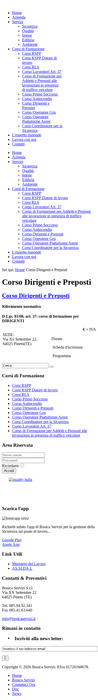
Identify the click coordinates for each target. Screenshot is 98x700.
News (16, 693)
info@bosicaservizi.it (18, 618)
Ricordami (10, 466)
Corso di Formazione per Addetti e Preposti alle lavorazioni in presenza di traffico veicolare (49, 433)
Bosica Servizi (23, 680)
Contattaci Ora (23, 684)
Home (20, 270)
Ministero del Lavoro (28, 564)
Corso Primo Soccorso (30, 399)
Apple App (11, 544)
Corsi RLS (20, 394)
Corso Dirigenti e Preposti (36, 295)
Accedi (9, 471)
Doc (15, 689)
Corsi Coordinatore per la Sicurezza (40, 422)
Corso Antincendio (27, 403)
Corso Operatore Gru (29, 412)
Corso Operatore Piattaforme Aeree (40, 417)
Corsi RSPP (21, 385)
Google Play (12, 540)
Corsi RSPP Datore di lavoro (35, 390)
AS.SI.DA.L (22, 568)
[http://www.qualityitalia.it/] (49, 489)
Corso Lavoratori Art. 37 (31, 426)
